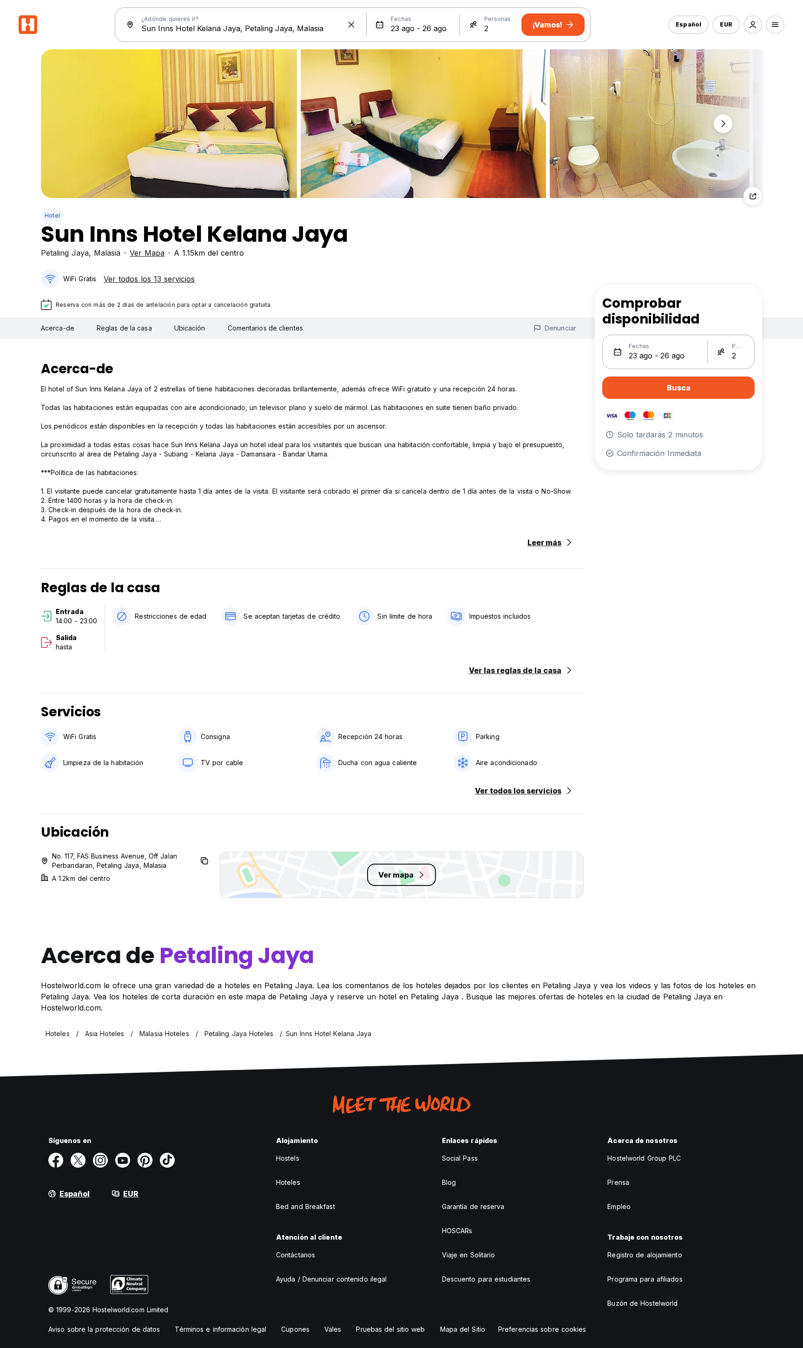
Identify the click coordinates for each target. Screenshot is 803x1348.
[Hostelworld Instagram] (100, 1160)
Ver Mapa (147, 253)
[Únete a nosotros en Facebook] (55, 1160)
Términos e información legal (220, 1329)
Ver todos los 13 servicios (149, 279)
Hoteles (288, 1182)
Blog (449, 1182)
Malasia (107, 253)
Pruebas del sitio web (390, 1329)
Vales (333, 1329)
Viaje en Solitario (468, 1255)
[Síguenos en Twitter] (78, 1160)
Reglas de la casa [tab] (124, 328)
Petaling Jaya (65, 253)
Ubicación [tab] (189, 328)
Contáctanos (295, 1255)
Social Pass (460, 1158)
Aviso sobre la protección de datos (104, 1329)
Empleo (619, 1206)
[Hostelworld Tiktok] (167, 1160)
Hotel (52, 215)
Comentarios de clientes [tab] (265, 328)
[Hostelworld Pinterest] (145, 1160)
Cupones (295, 1329)
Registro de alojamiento (644, 1255)
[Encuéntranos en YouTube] (122, 1160)
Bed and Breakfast (305, 1206)
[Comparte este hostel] (753, 196)
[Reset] (351, 24)
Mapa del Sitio (462, 1329)
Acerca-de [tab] (57, 328)
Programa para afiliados (644, 1279)
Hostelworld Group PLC (644, 1158)
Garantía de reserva (473, 1206)
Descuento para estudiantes (486, 1279)
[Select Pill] (753, 24)
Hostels (287, 1158)
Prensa (618, 1182)
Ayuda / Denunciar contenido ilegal (331, 1279)
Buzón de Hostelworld (642, 1303)
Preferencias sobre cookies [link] (542, 1329)
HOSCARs (457, 1231)
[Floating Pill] (723, 123)
